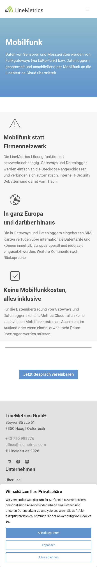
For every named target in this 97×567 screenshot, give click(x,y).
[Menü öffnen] (87, 8)
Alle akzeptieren (49, 533)
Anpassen (48, 545)
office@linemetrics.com (25, 444)
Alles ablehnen (49, 557)
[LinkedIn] (9, 462)
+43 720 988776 (19, 438)
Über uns (13, 480)
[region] (48, 525)
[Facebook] (18, 462)
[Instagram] (27, 462)
